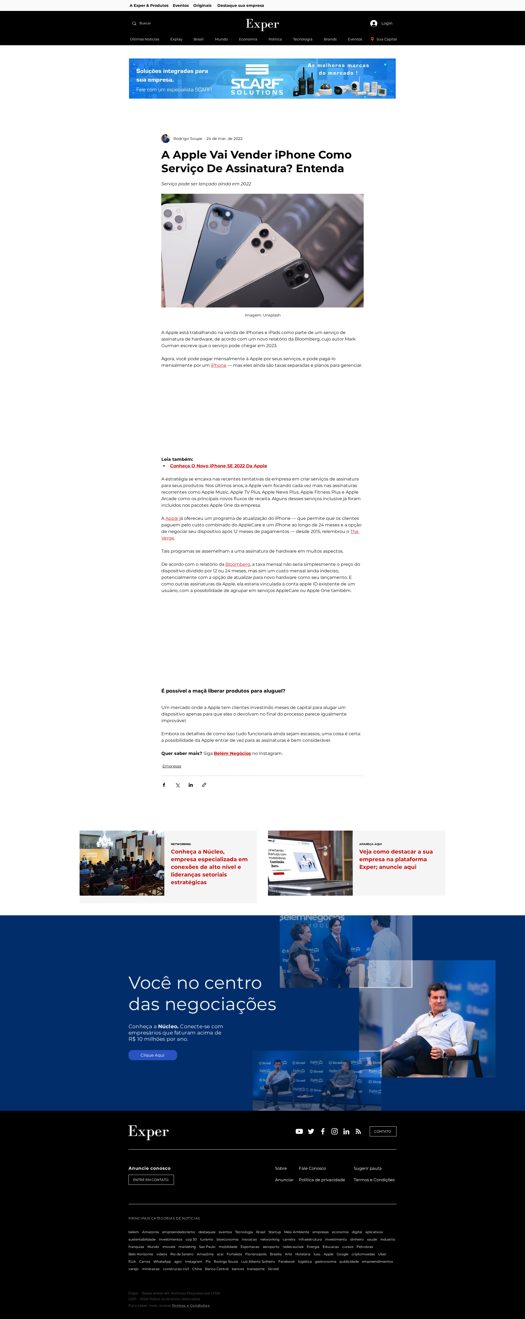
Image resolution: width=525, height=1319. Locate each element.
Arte (288, 1254)
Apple (328, 1254)
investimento (336, 1239)
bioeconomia (227, 1239)
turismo (206, 1239)
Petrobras (365, 1247)
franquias (136, 1247)
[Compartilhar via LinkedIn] (190, 784)
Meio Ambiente (296, 1232)
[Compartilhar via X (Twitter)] (177, 784)
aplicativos (374, 1232)
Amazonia (150, 1232)
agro (178, 1261)
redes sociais (293, 1247)
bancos (238, 1269)
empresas (321, 1232)
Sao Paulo (207, 1247)
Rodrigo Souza (226, 1261)
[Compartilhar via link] (204, 784)
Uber (382, 1254)
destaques (207, 1232)
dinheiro (357, 1239)
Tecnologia (244, 1232)
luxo (317, 1254)
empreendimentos (377, 1261)
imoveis (168, 1247)
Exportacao (250, 1247)
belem (134, 1232)
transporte (256, 1269)
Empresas (171, 766)
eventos (225, 1232)
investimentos (170, 1239)
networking (269, 1239)
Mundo (153, 1247)
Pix (208, 1261)
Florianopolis (256, 1254)
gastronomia (325, 1261)
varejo (134, 1269)
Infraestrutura (310, 1239)
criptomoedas (363, 1254)
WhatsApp (162, 1261)
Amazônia (205, 1254)
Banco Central (217, 1269)
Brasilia (276, 1254)
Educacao (331, 1247)
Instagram (193, 1261)
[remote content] (262, 415)
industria (387, 1239)
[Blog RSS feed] (358, 1132)
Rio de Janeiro (182, 1254)
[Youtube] (299, 1131)
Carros (144, 1261)
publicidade (349, 1261)
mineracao (151, 1269)
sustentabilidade (142, 1239)
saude (372, 1239)
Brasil (260, 1232)
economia (340, 1232)
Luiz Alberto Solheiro (258, 1261)
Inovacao (249, 1239)
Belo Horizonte (141, 1254)
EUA (132, 1261)
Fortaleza (234, 1254)
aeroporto (271, 1247)
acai (220, 1254)
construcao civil (176, 1269)
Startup (275, 1232)
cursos (347, 1247)
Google (342, 1254)
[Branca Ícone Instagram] (334, 1131)
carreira (289, 1239)
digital (357, 1232)
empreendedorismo (178, 1232)
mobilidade (228, 1247)
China (197, 1269)
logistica (305, 1261)
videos (161, 1254)
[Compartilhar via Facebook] (164, 784)
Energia (313, 1247)
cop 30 (191, 1239)
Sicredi (273, 1269)
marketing (187, 1247)
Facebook (286, 1261)
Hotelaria (302, 1254)
